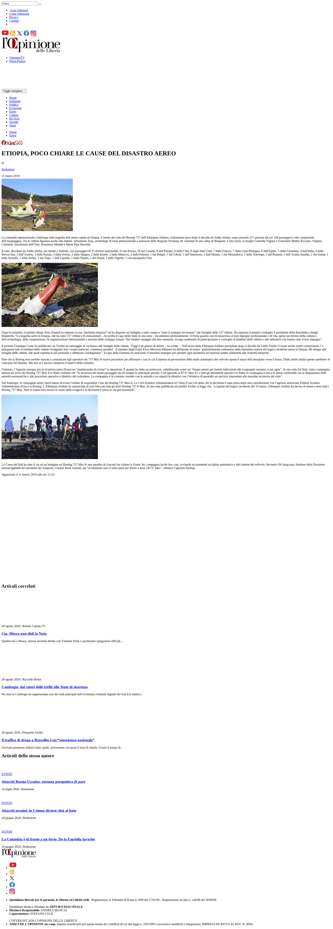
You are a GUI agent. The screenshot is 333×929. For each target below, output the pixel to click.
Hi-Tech (14, 118)
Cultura (13, 115)
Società (13, 122)
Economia (15, 108)
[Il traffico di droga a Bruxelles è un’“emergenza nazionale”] (25, 729)
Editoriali (14, 101)
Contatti (14, 20)
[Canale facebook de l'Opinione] (27, 35)
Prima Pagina (17, 61)
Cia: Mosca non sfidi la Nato (24, 634)
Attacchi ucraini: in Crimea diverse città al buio (39, 810)
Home (13, 97)
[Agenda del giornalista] (18, 87)
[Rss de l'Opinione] (13, 35)
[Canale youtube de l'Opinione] (5, 35)
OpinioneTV (17, 57)
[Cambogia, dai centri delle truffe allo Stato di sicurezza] (25, 676)
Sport (12, 125)
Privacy (13, 17)
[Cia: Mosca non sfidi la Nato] (25, 622)
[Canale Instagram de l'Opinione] (33, 35)
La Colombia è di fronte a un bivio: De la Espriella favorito (48, 839)
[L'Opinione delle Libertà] (31, 51)
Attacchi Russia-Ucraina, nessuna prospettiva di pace (43, 782)
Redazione (8, 169)
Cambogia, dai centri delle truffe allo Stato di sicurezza (45, 687)
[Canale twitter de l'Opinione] (20, 35)
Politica (13, 104)
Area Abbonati (19, 10)
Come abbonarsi (19, 13)
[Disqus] (166, 531)
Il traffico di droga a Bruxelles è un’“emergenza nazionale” (48, 740)
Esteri (12, 111)
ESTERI (7, 774)
